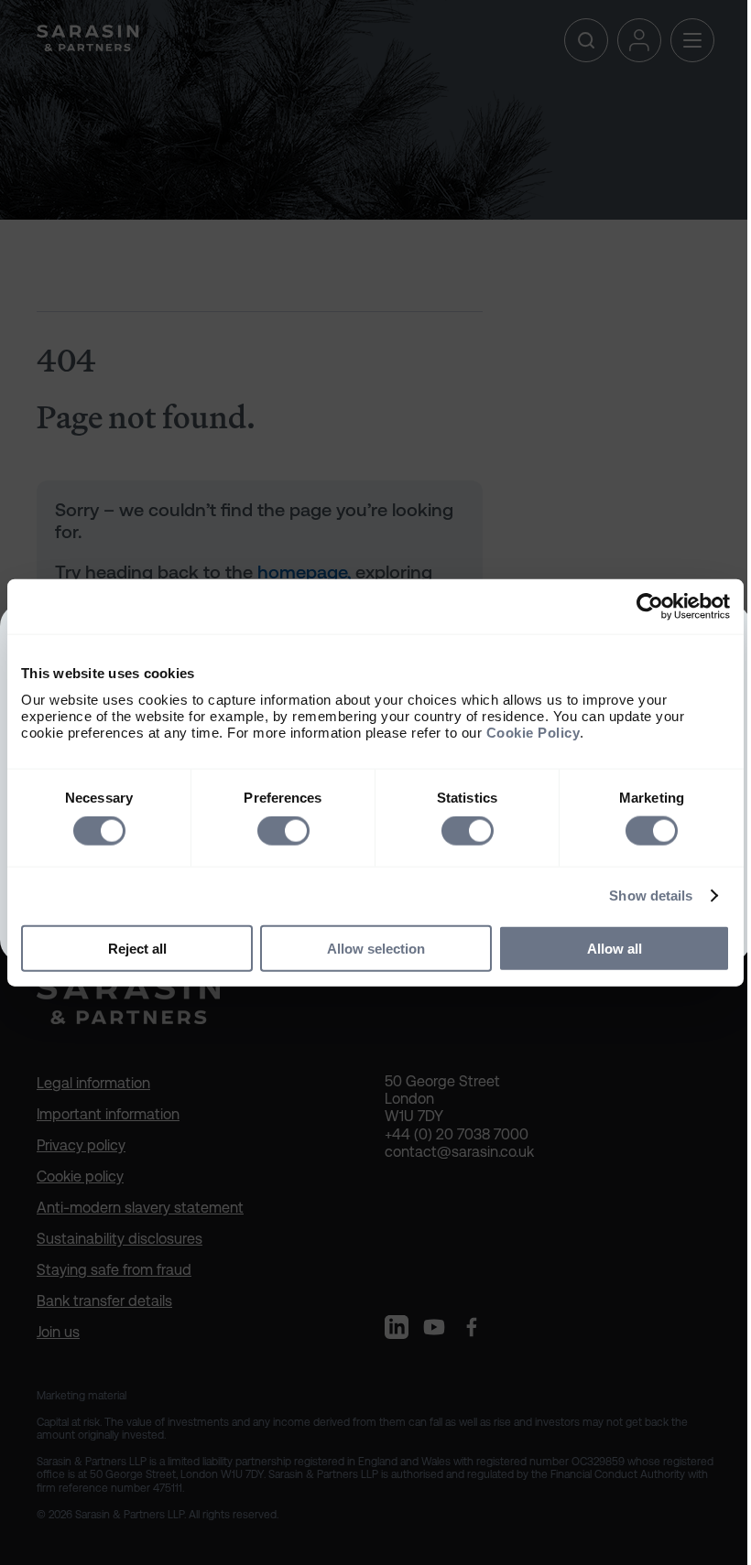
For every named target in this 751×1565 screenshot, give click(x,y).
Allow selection (376, 947)
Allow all (614, 947)
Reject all (137, 947)
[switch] (283, 831)
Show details (650, 895)
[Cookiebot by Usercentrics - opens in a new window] (650, 607)
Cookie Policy (533, 731)
